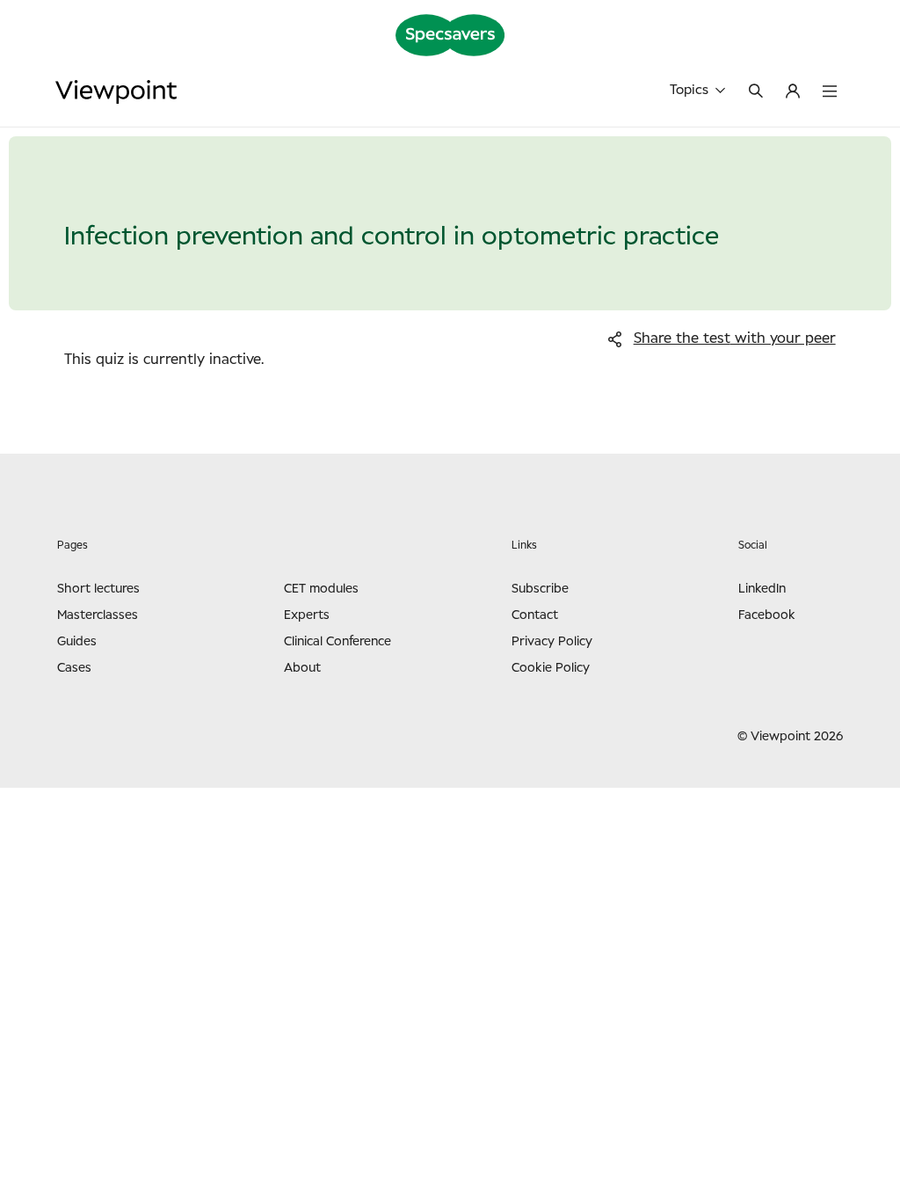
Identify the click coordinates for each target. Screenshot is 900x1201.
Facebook (766, 615)
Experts (307, 615)
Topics (689, 90)
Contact (535, 615)
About (302, 668)
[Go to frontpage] (116, 92)
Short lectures (98, 589)
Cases (74, 668)
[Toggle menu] (830, 92)
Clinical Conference (337, 642)
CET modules (321, 589)
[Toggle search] (756, 92)
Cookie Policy (551, 668)
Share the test (735, 338)
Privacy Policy (552, 642)
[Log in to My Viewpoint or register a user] (793, 92)
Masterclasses (97, 615)
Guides (77, 642)
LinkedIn (762, 589)
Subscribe (540, 589)
